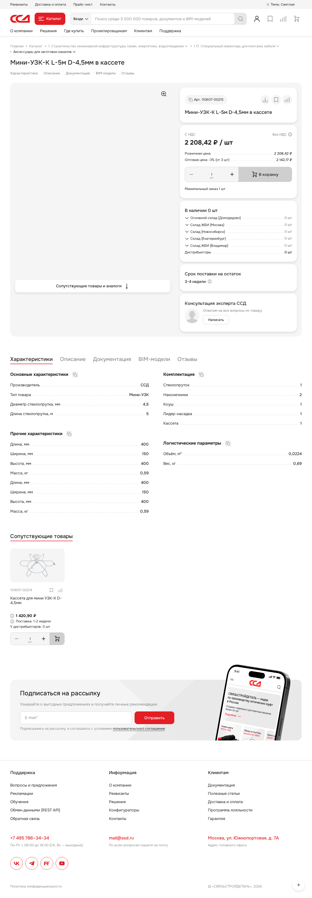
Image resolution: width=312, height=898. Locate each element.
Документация (78, 73)
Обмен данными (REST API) (35, 810)
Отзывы (127, 73)
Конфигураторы (124, 810)
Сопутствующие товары (41, 536)
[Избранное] (270, 19)
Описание (52, 73)
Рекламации (21, 793)
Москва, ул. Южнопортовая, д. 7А (243, 838)
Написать (216, 320)
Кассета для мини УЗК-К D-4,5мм (36, 600)
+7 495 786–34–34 (29, 838)
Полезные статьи (224, 793)
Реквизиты (19, 4)
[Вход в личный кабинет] (257, 19)
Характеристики (24, 73)
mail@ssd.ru (121, 838)
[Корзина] (296, 19)
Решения (48, 30)
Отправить (154, 717)
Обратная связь (25, 818)
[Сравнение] (283, 19)
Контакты (108, 4)
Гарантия (216, 818)
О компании (21, 30)
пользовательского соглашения (139, 728)
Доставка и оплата (50, 4)
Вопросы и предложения (33, 785)
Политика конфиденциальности (36, 886)
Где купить (74, 30)
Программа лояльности (230, 810)
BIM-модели (106, 73)
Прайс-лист (83, 4)
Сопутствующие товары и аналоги (89, 286)
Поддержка (170, 30)
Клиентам (143, 30)
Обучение (19, 801)
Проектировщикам (109, 30)
